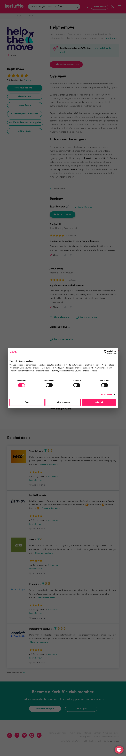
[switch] (49, 385)
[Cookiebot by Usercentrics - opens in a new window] (106, 352)
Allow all (99, 402)
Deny (27, 402)
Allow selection (63, 402)
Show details (106, 394)
